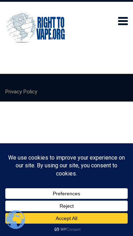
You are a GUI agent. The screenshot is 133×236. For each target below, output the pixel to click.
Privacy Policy (21, 91)
